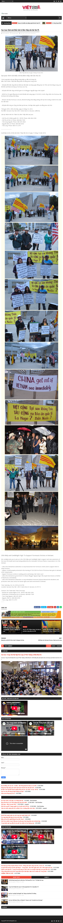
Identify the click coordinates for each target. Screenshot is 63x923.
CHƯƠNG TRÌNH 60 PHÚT (7, 873)
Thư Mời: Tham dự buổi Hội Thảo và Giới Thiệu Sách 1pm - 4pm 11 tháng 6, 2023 (51, 630)
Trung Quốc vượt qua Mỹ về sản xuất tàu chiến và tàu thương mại (17, 823)
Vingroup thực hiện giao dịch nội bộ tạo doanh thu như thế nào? (17, 787)
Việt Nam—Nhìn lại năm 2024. (8, 804)
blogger (48, 646)
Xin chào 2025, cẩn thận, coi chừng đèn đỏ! (12, 800)
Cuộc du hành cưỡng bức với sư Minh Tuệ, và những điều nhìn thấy (18, 808)
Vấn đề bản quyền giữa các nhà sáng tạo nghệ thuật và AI (15, 815)
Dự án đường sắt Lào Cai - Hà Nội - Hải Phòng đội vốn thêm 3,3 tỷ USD (18, 785)
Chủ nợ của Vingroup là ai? (8, 793)
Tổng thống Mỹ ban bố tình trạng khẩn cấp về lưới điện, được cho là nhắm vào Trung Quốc (24, 871)
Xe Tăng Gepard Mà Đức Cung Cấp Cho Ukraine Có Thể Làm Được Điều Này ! (37, 23)
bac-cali (22, 33)
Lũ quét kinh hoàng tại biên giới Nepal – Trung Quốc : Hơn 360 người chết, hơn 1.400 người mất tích (26, 867)
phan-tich (17, 23)
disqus (53, 646)
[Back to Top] (61, 921)
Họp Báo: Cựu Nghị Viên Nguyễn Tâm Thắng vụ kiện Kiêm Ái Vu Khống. (22, 893)
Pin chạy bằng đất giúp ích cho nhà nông (11, 817)
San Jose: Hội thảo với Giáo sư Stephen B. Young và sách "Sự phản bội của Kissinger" (26, 900)
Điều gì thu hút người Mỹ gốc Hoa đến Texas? (12, 819)
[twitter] (59, 1)
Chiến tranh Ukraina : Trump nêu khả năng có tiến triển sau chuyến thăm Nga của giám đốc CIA (25, 869)
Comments (46, 877)
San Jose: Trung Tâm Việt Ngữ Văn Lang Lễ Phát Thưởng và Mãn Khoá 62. (21, 655)
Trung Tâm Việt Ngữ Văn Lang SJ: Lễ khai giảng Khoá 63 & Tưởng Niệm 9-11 (24, 887)
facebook (59, 646)
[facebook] (56, 1)
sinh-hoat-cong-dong (30, 33)
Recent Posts (16, 877)
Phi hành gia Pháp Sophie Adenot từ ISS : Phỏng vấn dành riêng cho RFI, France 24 (22, 865)
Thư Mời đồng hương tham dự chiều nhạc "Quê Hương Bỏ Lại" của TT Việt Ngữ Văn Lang (11, 629)
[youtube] (54, 1)
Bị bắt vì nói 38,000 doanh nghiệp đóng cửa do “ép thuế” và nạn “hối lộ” (19, 789)
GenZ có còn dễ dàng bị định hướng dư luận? (12, 791)
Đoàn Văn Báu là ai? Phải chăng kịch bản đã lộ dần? (14, 802)
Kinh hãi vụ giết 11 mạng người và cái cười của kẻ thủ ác (15, 806)
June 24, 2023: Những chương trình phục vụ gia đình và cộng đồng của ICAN (32, 630)
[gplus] (61, 1)
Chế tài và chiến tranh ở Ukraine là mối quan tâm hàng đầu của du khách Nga (20, 821)
